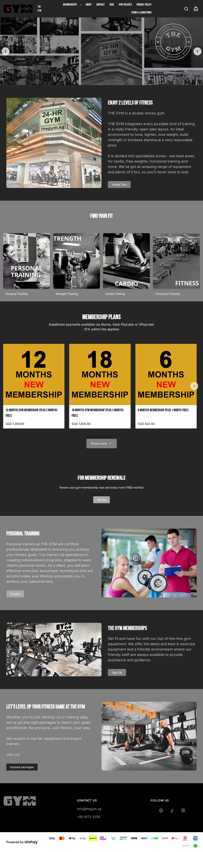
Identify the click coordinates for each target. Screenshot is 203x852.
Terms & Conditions (141, 12)
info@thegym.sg (89, 809)
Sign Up (117, 672)
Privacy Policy (144, 5)
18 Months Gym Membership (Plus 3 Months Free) (98, 413)
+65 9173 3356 (88, 817)
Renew (101, 499)
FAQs (111, 5)
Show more (99, 443)
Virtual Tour (119, 184)
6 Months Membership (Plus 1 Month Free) (163, 410)
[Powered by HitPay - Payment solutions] (22, 842)
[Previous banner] (6, 51)
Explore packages (22, 767)
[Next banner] (197, 51)
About (89, 5)
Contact (100, 5)
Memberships (70, 5)
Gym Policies (125, 5)
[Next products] (194, 386)
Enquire (15, 594)
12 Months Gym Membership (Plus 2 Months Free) (31, 413)
